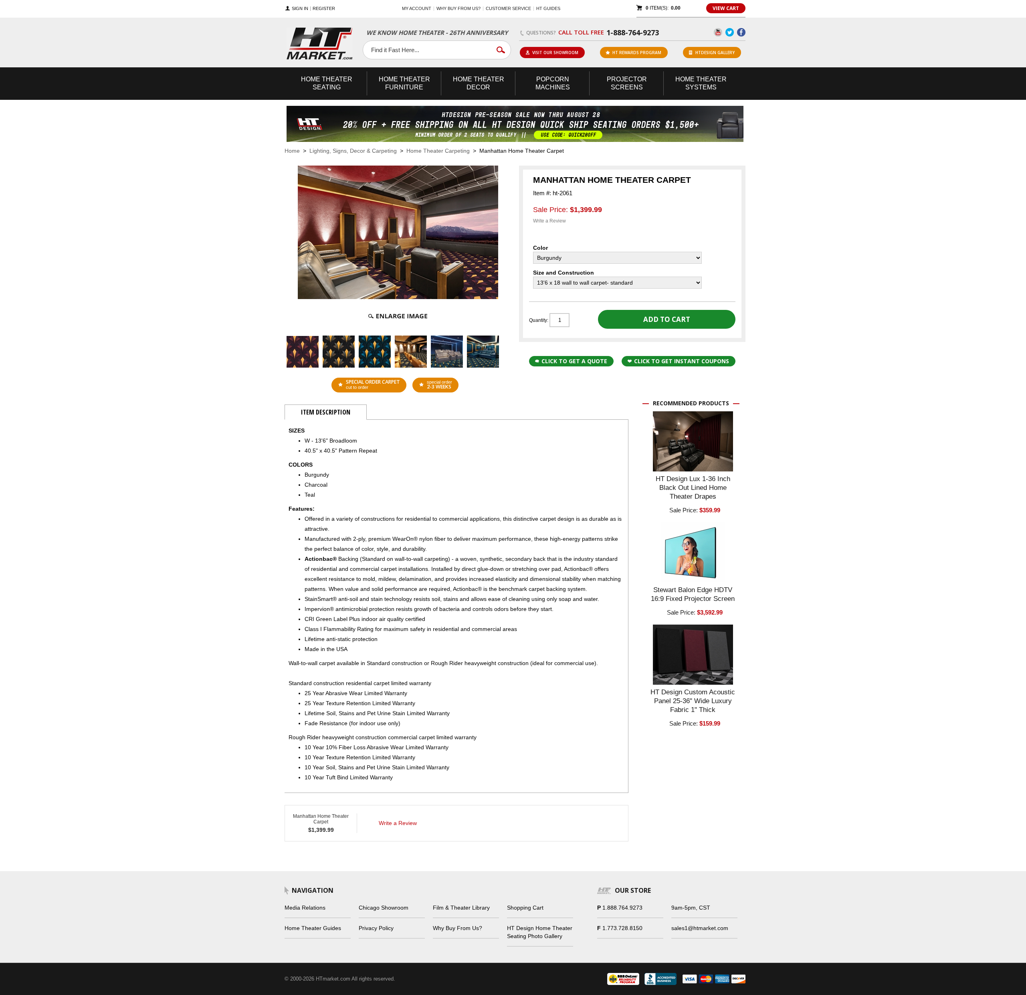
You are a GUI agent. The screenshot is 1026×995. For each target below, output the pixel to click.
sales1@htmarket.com (699, 928)
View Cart (726, 8)
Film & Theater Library (461, 907)
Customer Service (508, 8)
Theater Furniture (404, 83)
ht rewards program (636, 52)
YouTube (718, 32)
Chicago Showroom (383, 907)
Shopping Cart (525, 907)
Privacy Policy (376, 928)
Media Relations (305, 907)
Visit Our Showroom (555, 52)
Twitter (729, 32)
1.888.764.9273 (622, 907)
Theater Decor (478, 83)
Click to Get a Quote (574, 361)
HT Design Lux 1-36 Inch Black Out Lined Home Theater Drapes (693, 487)
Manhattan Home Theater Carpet (321, 819)
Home (292, 151)
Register (324, 8)
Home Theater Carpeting (438, 151)
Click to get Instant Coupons (681, 361)
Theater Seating (326, 83)
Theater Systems (701, 83)
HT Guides (548, 8)
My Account (416, 8)
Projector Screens (627, 83)
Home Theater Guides (313, 928)
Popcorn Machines (552, 83)
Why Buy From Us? (457, 928)
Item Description (325, 412)
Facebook (741, 32)
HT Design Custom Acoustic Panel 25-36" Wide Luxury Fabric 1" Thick (692, 701)
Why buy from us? (458, 8)
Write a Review (549, 221)
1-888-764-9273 (632, 32)
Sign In (300, 8)
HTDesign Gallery (715, 52)
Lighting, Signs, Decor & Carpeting (353, 151)
